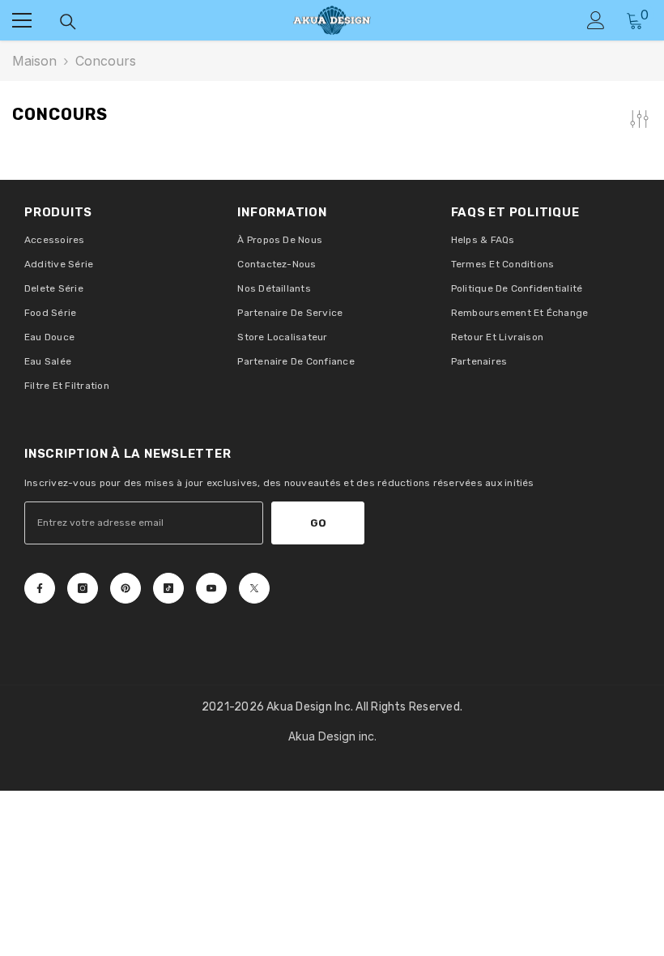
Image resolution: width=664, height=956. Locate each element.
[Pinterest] (125, 588)
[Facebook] (39, 588)
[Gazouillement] (254, 588)
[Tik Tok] (168, 588)
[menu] (22, 20)
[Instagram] (82, 588)
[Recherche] (68, 22)
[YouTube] (211, 588)
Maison (34, 61)
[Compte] (596, 20)
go (318, 523)
